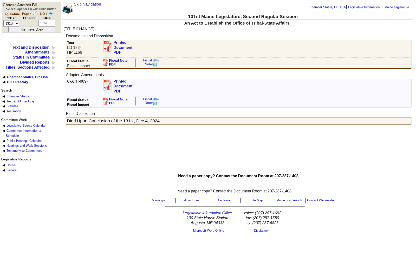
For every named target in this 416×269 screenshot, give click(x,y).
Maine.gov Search (289, 200)
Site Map (256, 200)
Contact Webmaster (321, 200)
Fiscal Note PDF (118, 62)
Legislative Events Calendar (26, 125)
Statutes (12, 106)
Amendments (37, 52)
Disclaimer (224, 200)
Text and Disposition (31, 47)
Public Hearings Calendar (24, 141)
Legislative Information (364, 7)
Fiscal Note (147, 62)
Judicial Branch (191, 200)
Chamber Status (17, 96)
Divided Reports (35, 62)
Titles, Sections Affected (28, 67)
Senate (11, 170)
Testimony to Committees (24, 150)
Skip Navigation (87, 4)
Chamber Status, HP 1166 (328, 7)
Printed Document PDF (122, 46)
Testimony (13, 111)
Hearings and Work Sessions (26, 145)
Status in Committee (31, 57)
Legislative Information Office (207, 213)
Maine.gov (159, 200)
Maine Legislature (396, 7)
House (10, 165)
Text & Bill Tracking (20, 101)
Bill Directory (17, 82)
